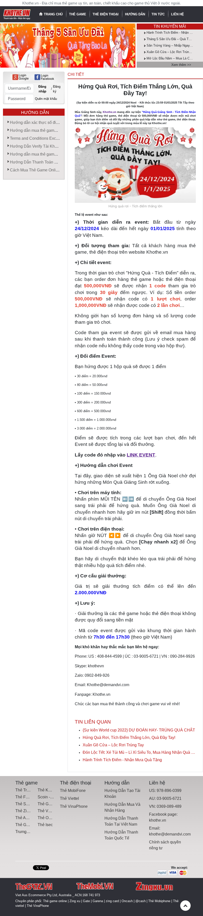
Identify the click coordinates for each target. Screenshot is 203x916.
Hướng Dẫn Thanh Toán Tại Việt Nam (43, 162)
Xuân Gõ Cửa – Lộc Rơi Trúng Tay (172, 52)
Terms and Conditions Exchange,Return (45, 138)
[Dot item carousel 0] (64, 62)
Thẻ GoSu (24, 825)
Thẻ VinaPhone (74, 806)
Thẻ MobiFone (73, 790)
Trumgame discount (32, 832)
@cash (140, 901)
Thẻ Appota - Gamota (34, 818)
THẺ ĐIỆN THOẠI (106, 14)
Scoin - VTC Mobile (55, 797)
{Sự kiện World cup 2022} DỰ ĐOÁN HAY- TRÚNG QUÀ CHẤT (139, 730)
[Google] (20, 77)
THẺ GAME (78, 14)
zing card (112, 901)
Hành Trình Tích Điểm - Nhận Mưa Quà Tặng (122, 760)
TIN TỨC (159, 14)
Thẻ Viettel (69, 798)
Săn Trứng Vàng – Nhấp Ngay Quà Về (174, 45)
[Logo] (17, 14)
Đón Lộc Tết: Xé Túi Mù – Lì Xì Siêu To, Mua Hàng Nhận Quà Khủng (139, 752)
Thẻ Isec (45, 825)
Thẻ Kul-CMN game (55, 790)
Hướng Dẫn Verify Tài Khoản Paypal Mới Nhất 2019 (56, 146)
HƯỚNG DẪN (135, 14)
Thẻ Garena (48, 804)
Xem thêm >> (181, 65)
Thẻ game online (55, 901)
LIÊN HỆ (177, 14)
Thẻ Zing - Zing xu (31, 811)
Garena (98, 901)
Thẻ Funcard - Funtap (34, 797)
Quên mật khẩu (46, 99)
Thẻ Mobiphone (159, 901)
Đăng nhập (42, 89)
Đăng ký (56, 89)
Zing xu (75, 901)
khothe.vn (157, 820)
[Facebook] (44, 77)
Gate (86, 901)
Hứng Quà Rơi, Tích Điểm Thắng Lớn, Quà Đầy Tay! (129, 737)
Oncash (127, 901)
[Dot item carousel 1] (71, 62)
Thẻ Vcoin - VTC (52, 811)
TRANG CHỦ (53, 14)
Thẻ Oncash (48, 818)
